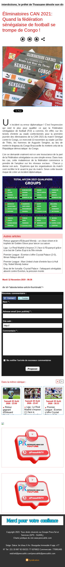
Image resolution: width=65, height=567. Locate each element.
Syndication (34, 560)
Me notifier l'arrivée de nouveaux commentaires (28, 360)
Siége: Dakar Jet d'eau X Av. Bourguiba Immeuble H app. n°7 (32, 545)
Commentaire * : (10, 331)
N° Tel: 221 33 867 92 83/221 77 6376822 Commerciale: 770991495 (32, 549)
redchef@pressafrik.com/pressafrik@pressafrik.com (32, 553)
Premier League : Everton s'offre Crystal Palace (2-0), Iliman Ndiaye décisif (53, 409)
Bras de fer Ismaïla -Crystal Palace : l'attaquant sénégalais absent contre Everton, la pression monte (32, 269)
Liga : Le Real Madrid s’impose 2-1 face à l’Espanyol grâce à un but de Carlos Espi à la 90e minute (32, 249)
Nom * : (6, 302)
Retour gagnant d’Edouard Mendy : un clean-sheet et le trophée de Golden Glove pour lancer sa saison (30, 242)
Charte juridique (20, 538)
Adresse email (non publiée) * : (17, 311)
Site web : (7, 321)
